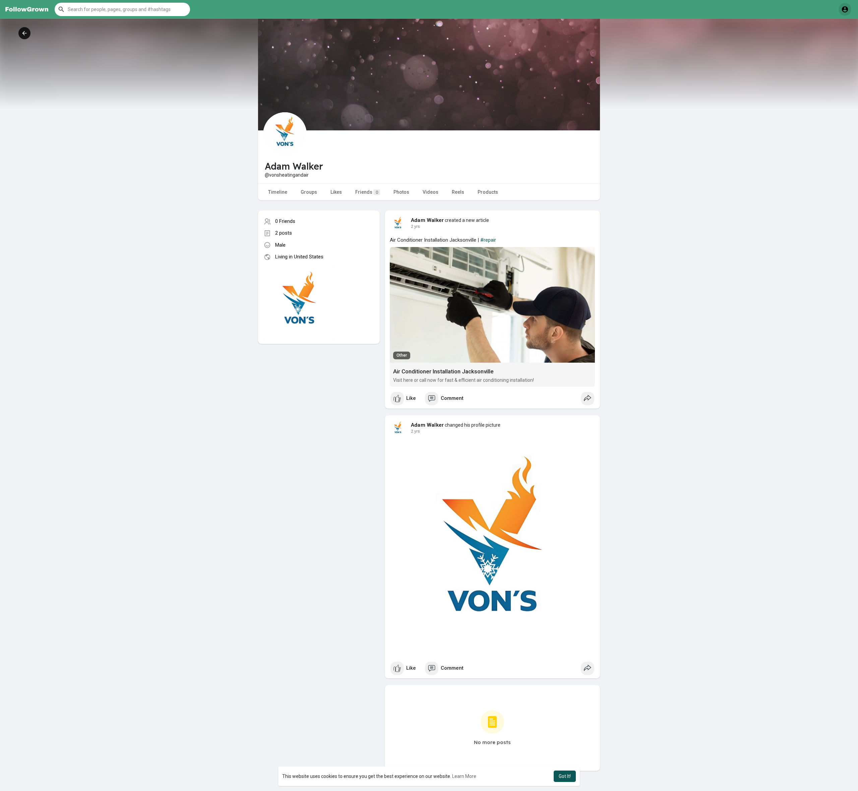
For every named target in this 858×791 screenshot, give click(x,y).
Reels (458, 192)
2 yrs (415, 226)
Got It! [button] (565, 776)
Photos (401, 192)
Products (488, 192)
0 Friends (285, 221)
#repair (488, 240)
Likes (336, 192)
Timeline (277, 192)
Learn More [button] (464, 776)
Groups (309, 192)
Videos (430, 192)
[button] (122, 9)
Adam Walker (427, 220)
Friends (366, 192)
